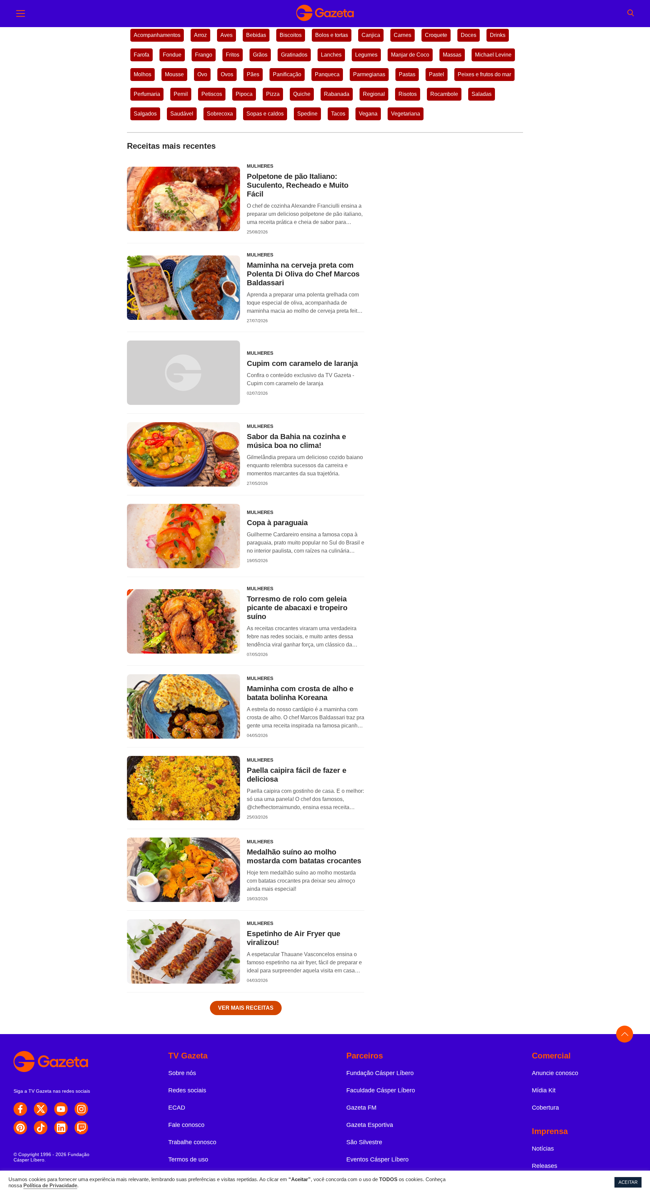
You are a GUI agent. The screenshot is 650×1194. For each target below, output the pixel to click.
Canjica (371, 35)
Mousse (174, 74)
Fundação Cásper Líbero (380, 1073)
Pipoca (244, 94)
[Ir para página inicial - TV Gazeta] (325, 13)
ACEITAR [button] (628, 1182)
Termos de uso (188, 1159)
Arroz (200, 35)
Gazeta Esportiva (369, 1124)
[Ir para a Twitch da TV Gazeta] (81, 1127)
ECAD (176, 1107)
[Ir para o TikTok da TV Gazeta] (40, 1127)
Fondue (172, 55)
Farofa (141, 55)
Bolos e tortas (331, 35)
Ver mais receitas (246, 1008)
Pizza (273, 94)
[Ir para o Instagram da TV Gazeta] (81, 1109)
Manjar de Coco (410, 55)
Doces (468, 35)
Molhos (142, 74)
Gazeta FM (361, 1107)
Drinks (497, 35)
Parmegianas (369, 74)
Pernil (181, 94)
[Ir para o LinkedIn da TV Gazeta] (61, 1127)
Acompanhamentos (157, 35)
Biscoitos (291, 35)
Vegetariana (405, 114)
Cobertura (545, 1107)
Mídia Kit (544, 1090)
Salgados (145, 114)
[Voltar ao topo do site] (624, 1034)
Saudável (181, 114)
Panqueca (327, 74)
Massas (452, 55)
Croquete (436, 35)
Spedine (307, 114)
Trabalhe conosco (192, 1142)
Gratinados (294, 55)
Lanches (331, 55)
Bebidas (256, 35)
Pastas (407, 74)
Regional (374, 94)
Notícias (543, 1148)
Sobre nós (182, 1073)
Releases (544, 1165)
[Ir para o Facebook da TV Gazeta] (20, 1109)
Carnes (402, 35)
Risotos (407, 94)
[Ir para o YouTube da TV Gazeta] (61, 1109)
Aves (226, 35)
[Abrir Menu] (20, 13)
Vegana (368, 114)
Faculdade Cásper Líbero (380, 1090)
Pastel (436, 74)
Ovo (202, 74)
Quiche (301, 94)
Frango (203, 55)
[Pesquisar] (630, 13)
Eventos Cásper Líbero (377, 1159)
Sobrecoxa (220, 114)
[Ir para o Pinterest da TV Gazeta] (20, 1127)
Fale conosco (186, 1124)
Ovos (227, 74)
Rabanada (336, 94)
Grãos (260, 55)
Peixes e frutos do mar (484, 74)
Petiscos (211, 94)
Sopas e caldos (265, 114)
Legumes (366, 55)
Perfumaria (147, 94)
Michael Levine (493, 55)
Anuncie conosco (555, 1073)
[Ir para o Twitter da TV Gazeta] (40, 1109)
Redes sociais (187, 1090)
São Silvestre (364, 1142)
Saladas (482, 94)
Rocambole (444, 94)
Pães (253, 74)
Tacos (338, 114)
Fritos (232, 55)
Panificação (287, 74)
